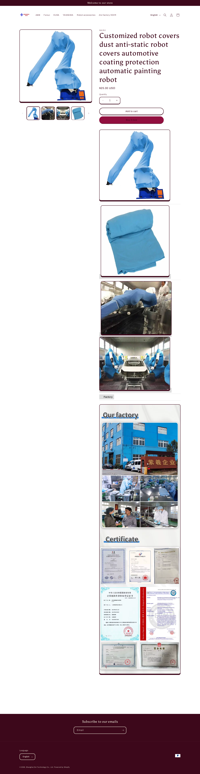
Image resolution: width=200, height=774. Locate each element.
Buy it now (131, 120)
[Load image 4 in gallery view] (77, 113)
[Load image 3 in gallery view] (63, 113)
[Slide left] (22, 113)
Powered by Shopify (62, 767)
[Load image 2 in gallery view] (48, 113)
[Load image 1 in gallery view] (33, 113)
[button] (165, 15)
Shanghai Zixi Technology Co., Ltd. (40, 767)
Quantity (103, 94)
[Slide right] (89, 113)
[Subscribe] (123, 730)
